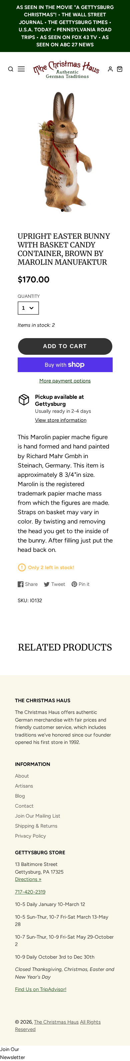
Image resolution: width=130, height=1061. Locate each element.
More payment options (65, 381)
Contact (24, 806)
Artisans (24, 786)
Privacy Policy (30, 836)
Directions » (28, 879)
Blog (20, 796)
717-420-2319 (30, 892)
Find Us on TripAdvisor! (40, 989)
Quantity (29, 296)
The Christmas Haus (56, 1022)
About (22, 776)
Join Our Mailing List (37, 816)
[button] (62, 210)
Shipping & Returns (36, 826)
